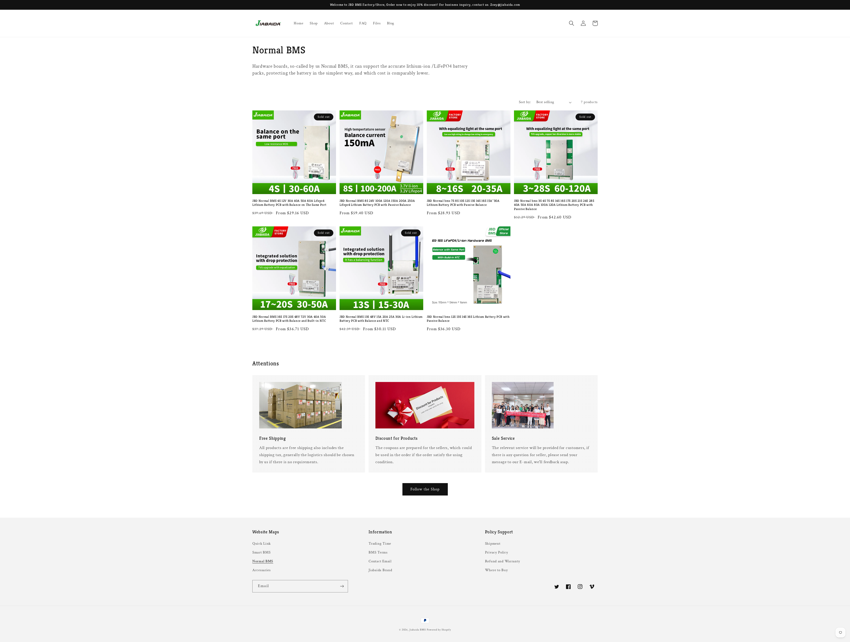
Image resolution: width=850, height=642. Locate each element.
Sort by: (525, 102)
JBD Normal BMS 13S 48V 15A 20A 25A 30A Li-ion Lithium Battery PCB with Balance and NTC (381, 319)
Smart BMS (261, 552)
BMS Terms (378, 552)
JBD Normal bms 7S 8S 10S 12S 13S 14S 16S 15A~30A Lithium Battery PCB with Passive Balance (463, 203)
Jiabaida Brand (380, 570)
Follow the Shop (425, 489)
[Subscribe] (342, 586)
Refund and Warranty (502, 561)
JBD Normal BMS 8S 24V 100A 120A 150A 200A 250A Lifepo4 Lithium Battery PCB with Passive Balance (377, 203)
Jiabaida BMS (418, 629)
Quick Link (261, 543)
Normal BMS (262, 561)
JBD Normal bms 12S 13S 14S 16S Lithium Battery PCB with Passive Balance (468, 319)
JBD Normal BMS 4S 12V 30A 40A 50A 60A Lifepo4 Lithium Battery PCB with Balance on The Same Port (289, 203)
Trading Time (380, 543)
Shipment (492, 543)
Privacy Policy (496, 552)
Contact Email (380, 561)
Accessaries (261, 570)
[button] (572, 23)
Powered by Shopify (439, 629)
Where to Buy (496, 570)
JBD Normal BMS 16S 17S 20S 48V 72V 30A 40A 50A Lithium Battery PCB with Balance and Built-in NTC (289, 319)
